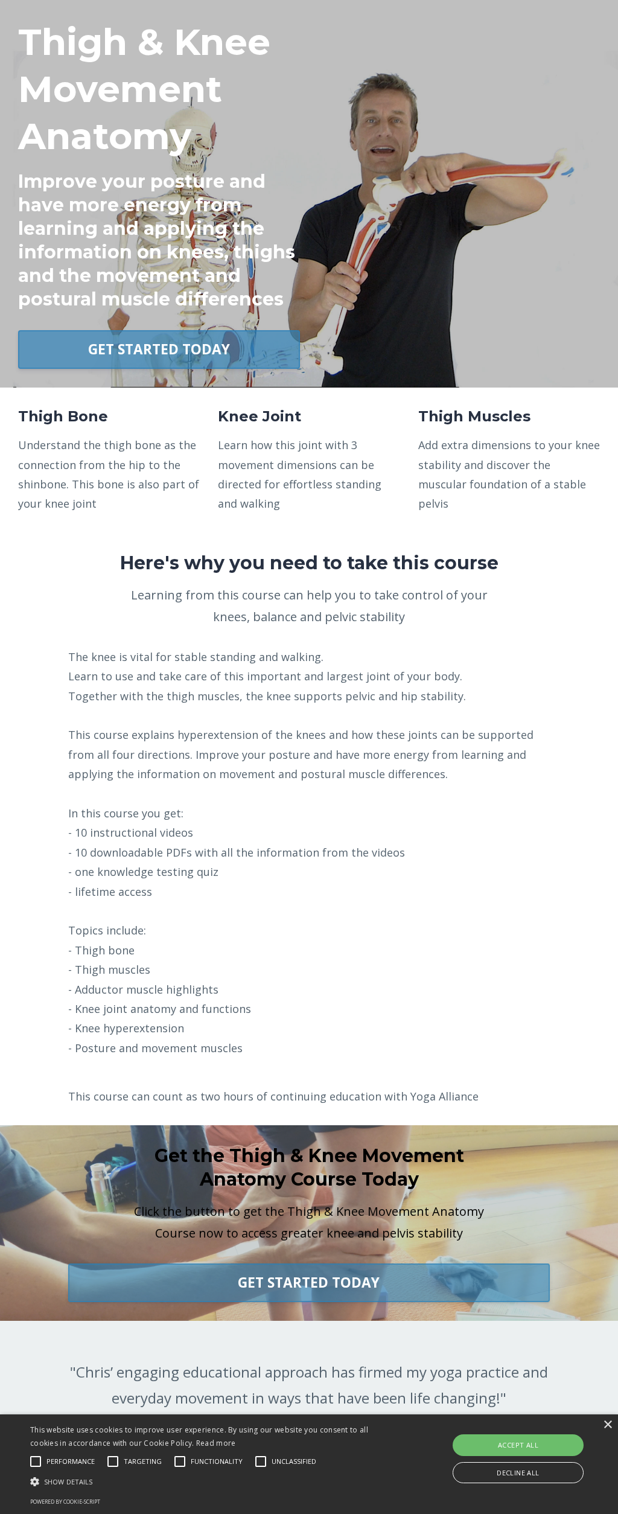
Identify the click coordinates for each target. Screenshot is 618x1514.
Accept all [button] (518, 1444)
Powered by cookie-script (65, 1502)
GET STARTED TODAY (159, 349)
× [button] (607, 1424)
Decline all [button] (518, 1472)
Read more (216, 1443)
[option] (309, 1399)
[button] (211, 1481)
